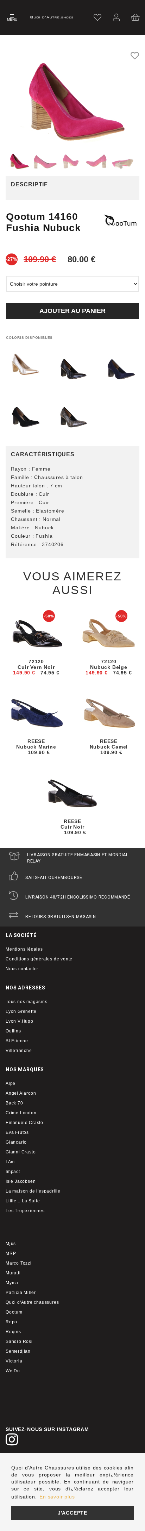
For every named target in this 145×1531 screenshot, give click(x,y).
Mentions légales (24, 949)
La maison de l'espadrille (33, 1191)
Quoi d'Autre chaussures (32, 1302)
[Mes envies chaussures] (97, 17)
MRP (11, 1253)
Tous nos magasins (27, 1001)
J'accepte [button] (72, 1513)
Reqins (13, 1331)
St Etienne (17, 1040)
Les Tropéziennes (25, 1210)
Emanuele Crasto (24, 1122)
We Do (13, 1370)
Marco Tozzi (19, 1263)
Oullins (13, 1031)
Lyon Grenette (21, 1011)
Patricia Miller (21, 1292)
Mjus (11, 1243)
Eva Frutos (17, 1132)
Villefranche (19, 1050)
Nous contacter (22, 968)
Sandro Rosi (19, 1341)
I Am (10, 1161)
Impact (13, 1171)
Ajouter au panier (72, 310)
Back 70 (14, 1103)
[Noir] (72, 369)
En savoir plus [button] (57, 1497)
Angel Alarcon (21, 1093)
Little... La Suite (23, 1201)
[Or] (24, 364)
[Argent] (72, 416)
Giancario (16, 1142)
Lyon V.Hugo (19, 1021)
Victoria (14, 1361)
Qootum (14, 1312)
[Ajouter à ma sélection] (135, 55)
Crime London (21, 1112)
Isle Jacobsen (21, 1181)
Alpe (10, 1083)
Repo (11, 1321)
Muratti (13, 1273)
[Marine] (120, 369)
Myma (12, 1282)
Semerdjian (18, 1351)
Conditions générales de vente (39, 959)
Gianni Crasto (21, 1152)
